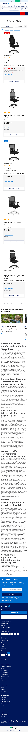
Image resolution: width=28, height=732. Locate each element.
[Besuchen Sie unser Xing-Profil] (9, 655)
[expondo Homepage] (2, 30)
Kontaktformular (14, 612)
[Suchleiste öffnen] (17, 3)
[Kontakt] (20, 3)
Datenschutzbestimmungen (8, 599)
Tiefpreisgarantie (9, 74)
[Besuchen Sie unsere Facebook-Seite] (4, 655)
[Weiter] (16, 304)
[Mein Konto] (22, 3)
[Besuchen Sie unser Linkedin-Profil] (6, 655)
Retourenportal (14, 617)
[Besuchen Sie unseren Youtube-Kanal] (2, 655)
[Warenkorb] (25, 3)
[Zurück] (11, 304)
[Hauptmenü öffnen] (1, 3)
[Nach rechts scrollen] (26, 13)
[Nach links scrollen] (1, 13)
